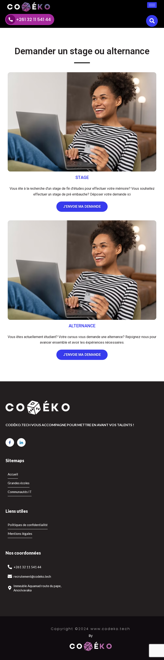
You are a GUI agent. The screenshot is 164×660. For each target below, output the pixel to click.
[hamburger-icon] (152, 5)
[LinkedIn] (21, 442)
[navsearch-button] (152, 21)
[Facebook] (10, 442)
